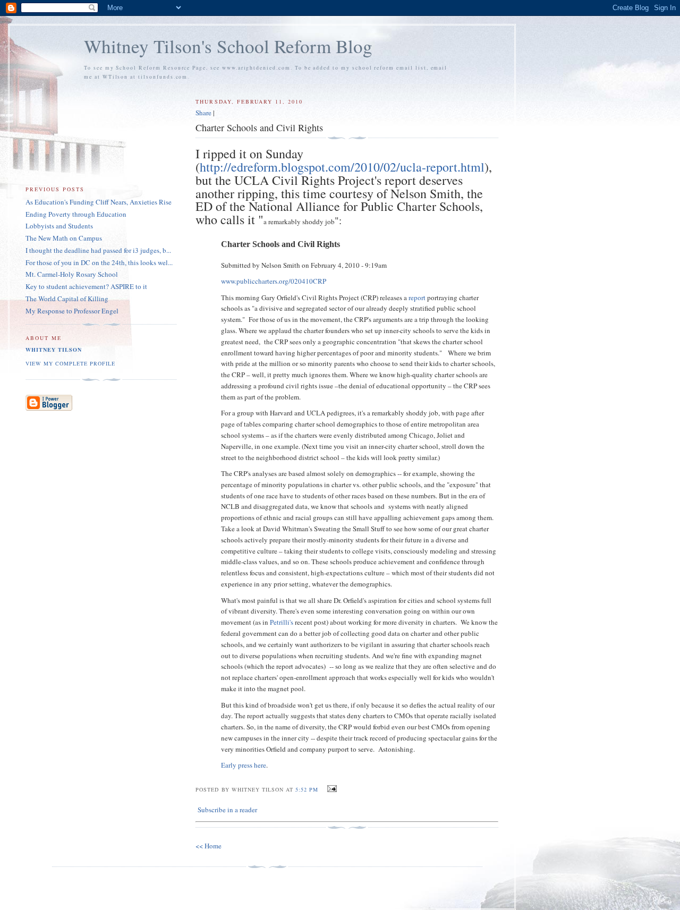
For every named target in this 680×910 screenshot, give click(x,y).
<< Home (209, 846)
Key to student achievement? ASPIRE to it (86, 286)
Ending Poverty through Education (76, 214)
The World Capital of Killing (67, 298)
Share (203, 112)
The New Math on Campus (64, 238)
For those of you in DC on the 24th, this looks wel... (99, 262)
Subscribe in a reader (227, 809)
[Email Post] (330, 789)
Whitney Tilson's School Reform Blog (228, 45)
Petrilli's (281, 622)
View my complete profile (70, 363)
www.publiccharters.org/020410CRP (273, 281)
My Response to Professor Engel (72, 311)
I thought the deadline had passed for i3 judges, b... (98, 250)
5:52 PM (306, 789)
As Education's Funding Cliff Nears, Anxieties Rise (99, 202)
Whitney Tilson (54, 349)
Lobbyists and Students (59, 226)
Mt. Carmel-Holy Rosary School (72, 274)
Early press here (243, 765)
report (417, 297)
